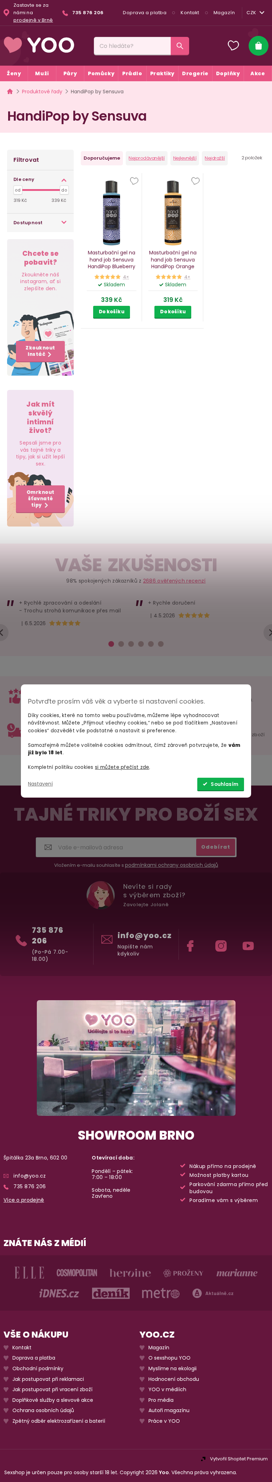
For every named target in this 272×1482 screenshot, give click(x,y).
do (64, 190)
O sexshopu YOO (169, 1358)
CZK (251, 12)
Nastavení (40, 783)
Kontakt (190, 12)
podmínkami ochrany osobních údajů (171, 865)
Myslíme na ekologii (172, 1368)
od (18, 190)
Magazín (224, 12)
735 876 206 (47, 935)
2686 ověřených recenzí (174, 580)
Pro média (161, 1399)
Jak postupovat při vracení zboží (52, 1389)
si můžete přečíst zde (122, 767)
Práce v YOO (164, 1421)
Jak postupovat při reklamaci (48, 1379)
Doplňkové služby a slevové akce (52, 1399)
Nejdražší (215, 158)
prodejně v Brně (33, 20)
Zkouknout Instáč (40, 351)
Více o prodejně (24, 1200)
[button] (134, 181)
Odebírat (215, 846)
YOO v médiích (167, 1389)
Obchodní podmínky (37, 1368)
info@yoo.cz (145, 935)
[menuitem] (14, 73)
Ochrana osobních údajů (43, 1410)
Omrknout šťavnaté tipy (41, 498)
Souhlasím (224, 784)
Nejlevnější (185, 158)
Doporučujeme (102, 158)
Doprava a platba (144, 12)
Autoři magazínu (168, 1410)
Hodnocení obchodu (173, 1379)
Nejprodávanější (147, 158)
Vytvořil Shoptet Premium (239, 1458)
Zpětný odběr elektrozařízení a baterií (58, 1421)
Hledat (180, 46)
